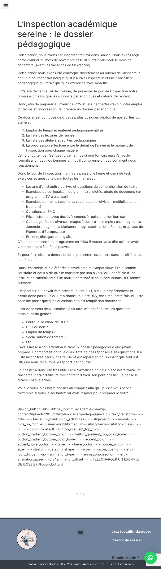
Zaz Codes (50, 564)
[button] (5, 5)
